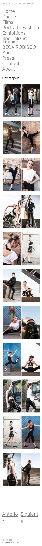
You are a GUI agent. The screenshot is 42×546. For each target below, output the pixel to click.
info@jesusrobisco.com (10, 542)
